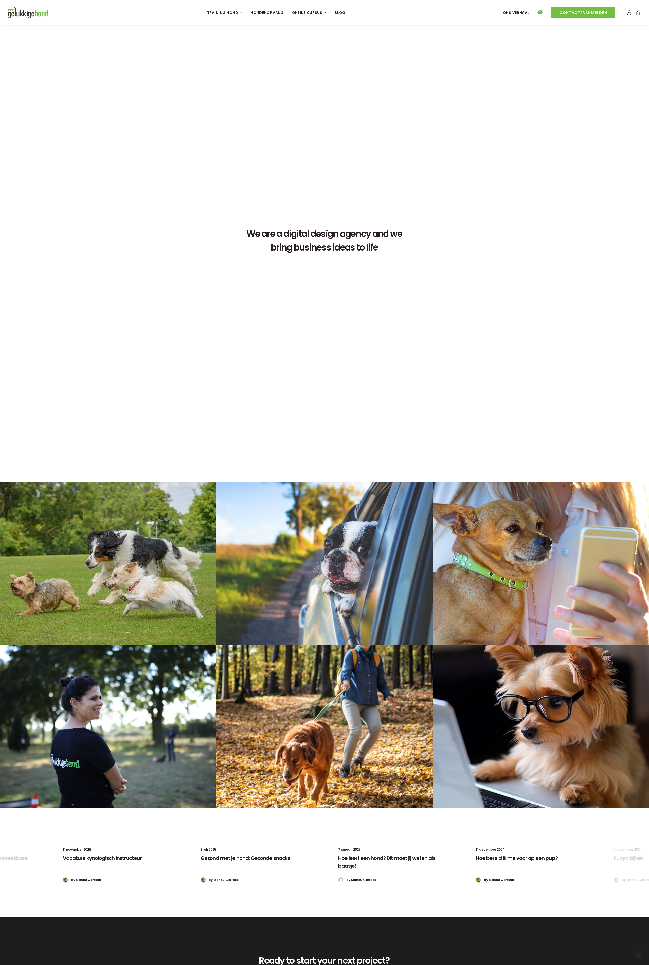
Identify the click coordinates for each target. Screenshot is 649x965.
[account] (630, 12)
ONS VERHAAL (516, 12)
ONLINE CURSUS (307, 12)
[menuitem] (225, 12)
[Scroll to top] (639, 955)
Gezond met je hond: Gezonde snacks (245, 858)
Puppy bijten (628, 858)
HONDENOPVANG (267, 12)
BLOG (340, 12)
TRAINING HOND (222, 12)
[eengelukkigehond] (28, 12)
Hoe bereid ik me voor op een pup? (517, 858)
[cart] (637, 12)
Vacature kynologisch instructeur (102, 858)
